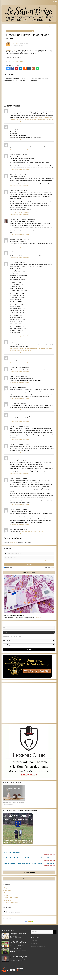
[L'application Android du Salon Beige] (32, 921)
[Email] (33, 68)
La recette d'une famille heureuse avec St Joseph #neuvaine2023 (26, 721)
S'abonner (34, 944)
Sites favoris (7, 900)
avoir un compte (13, 542)
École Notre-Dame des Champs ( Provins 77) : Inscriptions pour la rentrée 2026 (26, 858)
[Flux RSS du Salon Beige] (30, 921)
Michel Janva (15, 43)
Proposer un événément (29, 878)
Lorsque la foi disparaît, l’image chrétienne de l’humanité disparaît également (18, 950)
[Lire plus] (38, 617)
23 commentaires (14, 45)
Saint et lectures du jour (11, 897)
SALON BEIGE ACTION (29, 572)
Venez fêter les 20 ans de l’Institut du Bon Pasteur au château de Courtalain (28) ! (18, 935)
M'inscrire (52, 567)
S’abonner (7, 892)
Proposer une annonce (29, 872)
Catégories (7, 895)
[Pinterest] (16, 68)
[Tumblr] (29, 68)
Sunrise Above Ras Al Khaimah (12, 852)
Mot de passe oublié (49, 560)
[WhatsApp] (37, 68)
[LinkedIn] (20, 68)
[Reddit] (25, 68)
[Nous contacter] (27, 921)
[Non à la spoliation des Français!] (29, 612)
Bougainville (13, 109)
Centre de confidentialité (11, 902)
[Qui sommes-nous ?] (26, 921)
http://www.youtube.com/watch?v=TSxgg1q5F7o (33, 531)
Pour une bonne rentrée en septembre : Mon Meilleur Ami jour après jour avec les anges (18, 942)
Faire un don (7, 890)
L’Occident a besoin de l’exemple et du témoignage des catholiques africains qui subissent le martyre (18, 958)
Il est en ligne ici (10, 50)
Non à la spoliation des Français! (15, 615)
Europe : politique (29, 31)
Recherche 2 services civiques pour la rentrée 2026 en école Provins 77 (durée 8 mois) (28, 863)
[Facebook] (12, 68)
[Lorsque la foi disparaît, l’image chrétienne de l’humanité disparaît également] (5, 954)
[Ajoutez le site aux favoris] (29, 921)
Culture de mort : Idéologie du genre (16, 31)
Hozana (41, 721)
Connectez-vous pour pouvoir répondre (19, 121)
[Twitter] (8, 68)
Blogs (5, 888)
